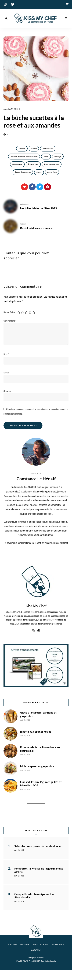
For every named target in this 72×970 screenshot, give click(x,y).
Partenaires (58, 944)
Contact (44, 944)
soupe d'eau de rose (23, 172)
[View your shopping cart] (67, 4)
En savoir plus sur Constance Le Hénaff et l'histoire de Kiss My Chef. (36, 543)
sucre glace (52, 172)
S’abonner (36, 950)
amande (22, 148)
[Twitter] (39, 186)
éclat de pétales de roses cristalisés (24, 156)
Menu (65, 18)
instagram (5, 4)
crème (34, 148)
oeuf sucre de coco (52, 164)
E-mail (6, 373)
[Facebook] (32, 186)
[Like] (24, 186)
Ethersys (40, 958)
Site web (7, 391)
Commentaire (9, 321)
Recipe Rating (9, 312)
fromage (58, 156)
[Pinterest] (47, 186)
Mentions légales (29, 944)
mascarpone (17, 164)
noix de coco (33, 164)
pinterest (12, 4)
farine (46, 156)
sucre (39, 172)
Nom (6, 354)
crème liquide (48, 148)
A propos (12, 944)
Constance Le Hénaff (36, 478)
